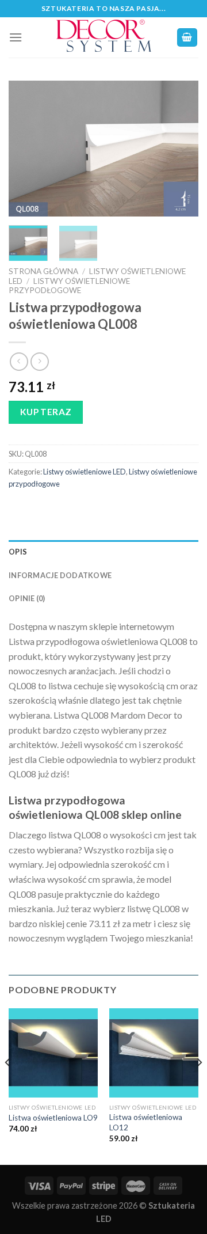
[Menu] (15, 37)
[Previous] (27, 148)
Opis (18, 551)
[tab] (103, 551)
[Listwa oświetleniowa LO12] (153, 1053)
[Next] (180, 148)
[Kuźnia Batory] (103, 37)
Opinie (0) (27, 598)
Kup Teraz (46, 412)
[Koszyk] (187, 37)
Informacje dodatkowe (60, 575)
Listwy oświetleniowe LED (84, 471)
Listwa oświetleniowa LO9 (53, 1117)
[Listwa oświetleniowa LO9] (53, 1053)
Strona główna (43, 271)
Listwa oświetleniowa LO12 (145, 1122)
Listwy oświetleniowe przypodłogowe (69, 285)
